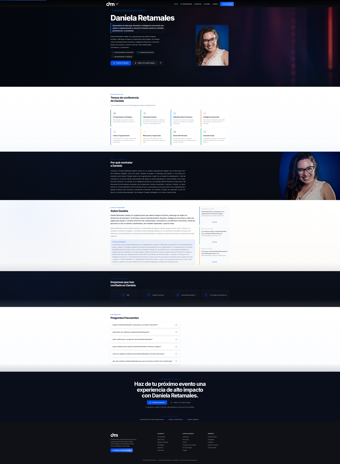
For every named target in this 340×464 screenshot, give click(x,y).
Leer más (214, 222)
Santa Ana (160, 447)
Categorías (197, 4)
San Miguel (160, 445)
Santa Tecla (160, 439)
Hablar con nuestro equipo (146, 63)
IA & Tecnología (187, 447)
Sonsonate (160, 450)
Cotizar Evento (227, 4)
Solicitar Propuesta (122, 63)
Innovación (186, 439)
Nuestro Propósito (213, 445)
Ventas (185, 442)
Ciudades (207, 4)
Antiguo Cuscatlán (162, 442)
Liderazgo (186, 437)
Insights (215, 4)
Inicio (176, 4)
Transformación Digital (189, 445)
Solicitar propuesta (158, 402)
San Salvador (161, 437)
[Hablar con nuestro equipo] (335, 453)
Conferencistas (187, 4)
